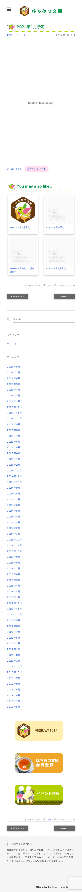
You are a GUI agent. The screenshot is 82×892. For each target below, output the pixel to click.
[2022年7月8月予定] (23, 210)
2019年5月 (13, 695)
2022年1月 (13, 649)
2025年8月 (13, 430)
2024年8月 (13, 493)
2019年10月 (14, 672)
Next (63, 296)
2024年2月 (13, 527)
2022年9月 (13, 620)
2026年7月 (13, 372)
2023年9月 (13, 556)
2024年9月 (13, 487)
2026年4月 (13, 389)
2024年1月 (13, 533)
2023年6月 (13, 574)
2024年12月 (14, 470)
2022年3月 (13, 643)
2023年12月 (14, 539)
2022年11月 (14, 608)
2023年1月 (13, 597)
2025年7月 (13, 435)
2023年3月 (13, 591)
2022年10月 (14, 614)
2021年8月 (13, 654)
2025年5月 (13, 447)
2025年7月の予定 (55, 227)
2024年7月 (13, 499)
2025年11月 (14, 412)
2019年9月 (13, 677)
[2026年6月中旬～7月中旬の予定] (23, 251)
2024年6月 (13, 504)
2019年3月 (13, 700)
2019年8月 (13, 683)
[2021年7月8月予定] (59, 251)
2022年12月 (14, 603)
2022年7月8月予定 (20, 227)
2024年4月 (13, 516)
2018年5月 (13, 706)
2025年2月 (13, 464)
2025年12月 (14, 407)
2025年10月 (14, 418)
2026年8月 (13, 366)
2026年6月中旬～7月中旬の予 (22, 270)
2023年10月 (14, 551)
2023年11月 (14, 545)
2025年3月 (13, 458)
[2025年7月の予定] (59, 210)
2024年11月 (14, 476)
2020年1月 (13, 660)
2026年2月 (13, 395)
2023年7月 (13, 568)
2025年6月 (13, 441)
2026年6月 (13, 378)
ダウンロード (37, 169)
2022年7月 (13, 631)
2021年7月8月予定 (56, 268)
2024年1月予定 (14, 169)
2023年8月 (13, 562)
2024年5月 (13, 510)
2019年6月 (13, 689)
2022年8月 (13, 626)
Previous (19, 296)
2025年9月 (13, 424)
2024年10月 (14, 481)
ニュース (49, 285)
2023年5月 (13, 580)
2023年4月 (13, 585)
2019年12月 (14, 666)
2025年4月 (13, 453)
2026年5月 (13, 384)
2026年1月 (13, 401)
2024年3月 (13, 522)
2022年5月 (13, 637)
